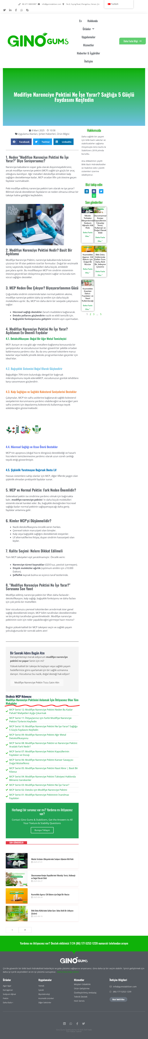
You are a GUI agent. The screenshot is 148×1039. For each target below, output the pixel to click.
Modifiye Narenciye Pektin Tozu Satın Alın (36, 682)
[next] (25, 930)
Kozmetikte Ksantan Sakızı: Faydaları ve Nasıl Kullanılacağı (88, 295)
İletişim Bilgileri (118, 980)
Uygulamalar (88, 37)
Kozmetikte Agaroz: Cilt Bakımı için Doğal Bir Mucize (50, 894)
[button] (21, 141)
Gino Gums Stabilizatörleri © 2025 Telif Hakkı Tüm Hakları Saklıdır (74, 1030)
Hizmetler (88, 45)
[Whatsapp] (70, 1023)
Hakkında (92, 21)
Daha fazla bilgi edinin (68, 971)
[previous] (12, 930)
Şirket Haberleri (47, 133)
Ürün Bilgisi (63, 133)
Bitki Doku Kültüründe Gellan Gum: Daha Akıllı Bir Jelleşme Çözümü (52, 912)
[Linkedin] (64, 1023)
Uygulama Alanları (28, 133)
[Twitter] (83, 1023)
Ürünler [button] (87, 29)
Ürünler (7, 980)
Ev (80, 21)
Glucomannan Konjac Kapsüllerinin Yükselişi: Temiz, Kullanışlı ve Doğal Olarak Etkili (53, 877)
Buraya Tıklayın (42, 830)
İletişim (88, 61)
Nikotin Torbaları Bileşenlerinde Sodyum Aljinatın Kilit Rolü (52, 859)
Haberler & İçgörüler (88, 53)
